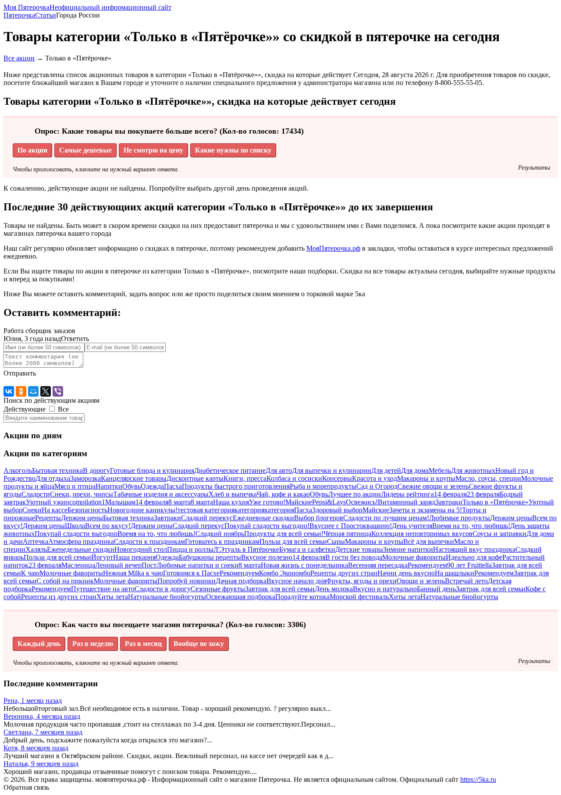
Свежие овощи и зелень (433, 486)
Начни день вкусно (406, 573)
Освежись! (362, 502)
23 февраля (483, 494)
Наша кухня (231, 502)
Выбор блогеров (318, 518)
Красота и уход (374, 478)
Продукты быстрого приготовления (236, 486)
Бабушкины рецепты (210, 557)
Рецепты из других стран (58, 596)
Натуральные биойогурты (167, 596)
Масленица (78, 565)
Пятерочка (19, 15)
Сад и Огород (377, 486)
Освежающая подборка (240, 596)
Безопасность (87, 510)
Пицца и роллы (190, 549)
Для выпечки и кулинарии (331, 470)
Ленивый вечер (118, 565)
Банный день (436, 589)
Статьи (45, 15)
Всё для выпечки (428, 541)
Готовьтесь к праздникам (222, 541)
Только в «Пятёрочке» (495, 502)
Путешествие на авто (103, 589)
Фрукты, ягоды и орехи (361, 581)
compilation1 (87, 502)
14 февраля (450, 494)
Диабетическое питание (230, 470)
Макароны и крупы (426, 478)
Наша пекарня (134, 557)
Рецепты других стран (343, 573)
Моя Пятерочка (87, 7)
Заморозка (85, 478)
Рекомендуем (427, 565)
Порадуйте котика (302, 596)
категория (249, 510)
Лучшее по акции (354, 494)
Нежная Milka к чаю (133, 573)
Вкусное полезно (266, 557)
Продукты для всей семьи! (283, 533)
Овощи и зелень (421, 581)
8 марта (179, 502)
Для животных (473, 470)
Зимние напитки (408, 549)
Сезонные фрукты (218, 589)
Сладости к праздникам (149, 541)
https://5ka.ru (478, 779)
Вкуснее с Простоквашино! (350, 525)
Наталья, (41, 763)
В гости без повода (353, 557)
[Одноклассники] (21, 391)
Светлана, (43, 732)
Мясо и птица (75, 486)
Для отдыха (53, 478)
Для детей (386, 470)
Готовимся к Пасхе (191, 573)
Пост (149, 565)
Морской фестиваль (359, 596)
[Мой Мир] (33, 391)
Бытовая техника (57, 470)
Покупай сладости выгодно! (266, 525)
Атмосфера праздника (81, 541)
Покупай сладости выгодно (76, 533)
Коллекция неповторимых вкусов (421, 533)
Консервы (337, 478)
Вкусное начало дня (296, 581)
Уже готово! (267, 502)
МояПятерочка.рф (333, 248)
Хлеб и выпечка (233, 494)
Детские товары (359, 549)
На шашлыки (454, 573)
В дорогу (96, 470)
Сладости (35, 494)
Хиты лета (112, 596)
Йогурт (102, 557)
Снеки (32, 510)
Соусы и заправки (499, 533)
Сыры (336, 541)
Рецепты (48, 518)
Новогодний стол (140, 549)
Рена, (33, 700)
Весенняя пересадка (378, 565)
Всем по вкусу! (108, 525)
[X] (45, 391)
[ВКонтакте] (9, 391)
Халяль (36, 549)
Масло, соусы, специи (488, 478)
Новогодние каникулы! (142, 510)
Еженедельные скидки (80, 549)
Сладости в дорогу (163, 589)
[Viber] (58, 391)
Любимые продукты (459, 518)
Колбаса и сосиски (294, 478)
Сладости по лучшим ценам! (386, 518)
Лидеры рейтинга (407, 494)
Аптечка (35, 541)
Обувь (131, 486)
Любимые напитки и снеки (197, 565)
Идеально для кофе (474, 557)
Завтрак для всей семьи (280, 589)
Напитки (109, 486)
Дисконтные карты (195, 478)
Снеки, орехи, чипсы (81, 494)
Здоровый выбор (337, 510)
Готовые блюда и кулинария (152, 470)
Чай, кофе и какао (283, 494)
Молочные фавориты (414, 557)
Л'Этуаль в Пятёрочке (246, 549)
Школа (75, 525)
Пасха (173, 486)
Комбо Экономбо (284, 573)
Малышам (120, 502)
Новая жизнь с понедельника (304, 565)
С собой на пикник (65, 581)
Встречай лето (466, 581)
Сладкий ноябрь (219, 533)
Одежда (152, 486)
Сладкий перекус (207, 518)
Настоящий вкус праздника (474, 549)
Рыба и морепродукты (323, 486)
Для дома (415, 470)
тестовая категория (206, 510)
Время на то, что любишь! (471, 525)
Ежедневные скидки (263, 518)
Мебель (440, 470)
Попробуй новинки (186, 581)
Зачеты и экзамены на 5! (425, 510)
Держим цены (82, 518)
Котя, (36, 748)
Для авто (279, 470)
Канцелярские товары (134, 478)
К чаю (30, 573)
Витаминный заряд (406, 502)
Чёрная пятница (347, 533)
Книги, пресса (245, 478)
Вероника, (42, 716)
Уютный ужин (47, 502)
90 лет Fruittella (469, 565)
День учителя (412, 525)
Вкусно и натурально (385, 589)
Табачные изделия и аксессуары (161, 494)
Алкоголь (18, 470)
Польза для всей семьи (293, 541)
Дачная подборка (241, 581)
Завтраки (448, 502)
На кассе (54, 510)
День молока (334, 589)
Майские (298, 502)
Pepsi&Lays (329, 502)
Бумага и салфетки (307, 549)
